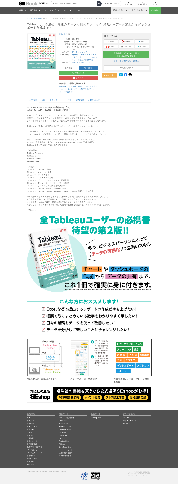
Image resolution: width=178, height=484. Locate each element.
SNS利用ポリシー (34, 450)
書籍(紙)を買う (125, 68)
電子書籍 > (38, 18)
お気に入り (110, 75)
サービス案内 (32, 426)
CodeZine (63, 421)
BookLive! (127, 46)
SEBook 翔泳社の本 (67, 418)
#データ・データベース (82, 55)
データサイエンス (79, 52)
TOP (28, 418)
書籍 (21, 10)
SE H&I (126, 418)
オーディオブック (52, 10)
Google (143, 46)
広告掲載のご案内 (66, 453)
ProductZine (64, 441)
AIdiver (62, 444)
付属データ (79, 73)
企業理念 (30, 424)
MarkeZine (63, 424)
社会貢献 (30, 462)
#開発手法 (88, 60)
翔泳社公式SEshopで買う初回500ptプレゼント (127, 54)
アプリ (78, 10)
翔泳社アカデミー (130, 421)
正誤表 (69, 100)
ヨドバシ (112, 46)
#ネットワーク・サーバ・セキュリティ (84, 57)
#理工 (80, 60)
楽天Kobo (127, 41)
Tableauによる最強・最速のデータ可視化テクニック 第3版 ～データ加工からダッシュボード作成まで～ (78, 89)
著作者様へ (31, 456)
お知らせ (30, 429)
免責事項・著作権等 (34, 447)
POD (66, 10)
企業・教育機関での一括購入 (126, 61)
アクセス (30, 435)
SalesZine (63, 435)
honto (142, 41)
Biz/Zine (62, 432)
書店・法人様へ (137, 10)
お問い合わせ (94, 100)
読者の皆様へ (118, 10)
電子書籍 (33, 10)
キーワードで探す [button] (112, 3)
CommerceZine (65, 429)
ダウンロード (55, 100)
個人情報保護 (32, 444)
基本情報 (33, 100)
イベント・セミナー (66, 450)
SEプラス (126, 424)
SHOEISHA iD (32, 459)
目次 (43, 100)
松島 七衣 (63, 34)
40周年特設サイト (66, 456)
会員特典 (79, 78)
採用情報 (30, 438)
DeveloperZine (65, 447)
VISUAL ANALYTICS (81, 62)
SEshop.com (96, 418)
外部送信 (30, 464)
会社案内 (30, 421)
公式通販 (155, 10)
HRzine (62, 438)
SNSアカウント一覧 (34, 453)
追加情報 (80, 100)
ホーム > (30, 18)
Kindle (112, 41)
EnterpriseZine (65, 426)
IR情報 (29, 432)
